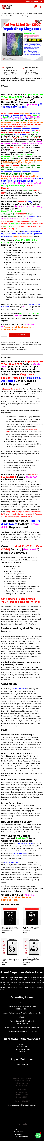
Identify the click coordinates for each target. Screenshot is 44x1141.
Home (3, 13)
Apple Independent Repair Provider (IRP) (20, 131)
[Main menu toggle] (40, 7)
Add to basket (20, 335)
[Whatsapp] (38, 1135)
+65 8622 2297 (36, 2)
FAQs (15, 1129)
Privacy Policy (18, 1134)
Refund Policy (18, 1132)
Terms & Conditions (21, 1137)
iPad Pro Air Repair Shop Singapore (15, 349)
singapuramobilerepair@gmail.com (24, 1105)
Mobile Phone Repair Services (15, 13)
